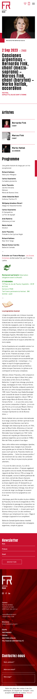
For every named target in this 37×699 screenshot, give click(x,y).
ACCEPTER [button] (18, 696)
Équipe (4, 630)
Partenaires (7, 632)
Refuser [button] (29, 693)
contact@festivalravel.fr (9, 614)
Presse (4, 635)
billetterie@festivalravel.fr (10, 624)
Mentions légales (9, 638)
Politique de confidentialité (13, 641)
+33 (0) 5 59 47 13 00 (8, 616)
